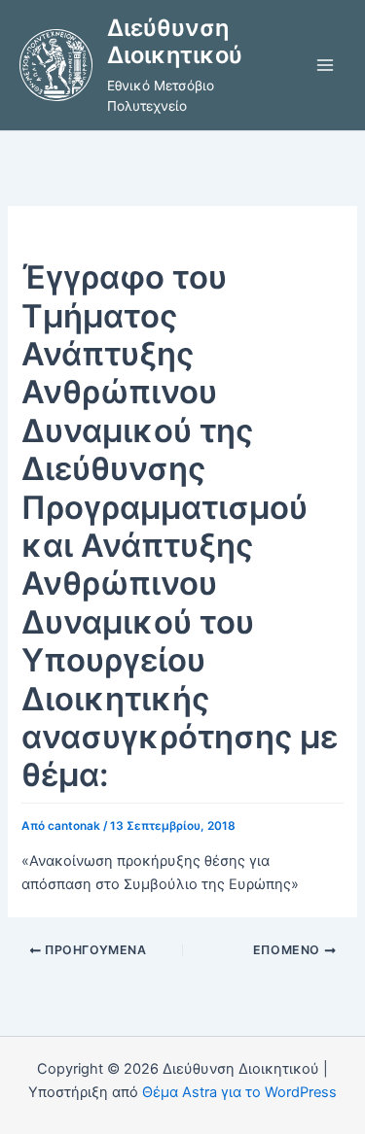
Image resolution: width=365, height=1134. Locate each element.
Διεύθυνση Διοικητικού (174, 41)
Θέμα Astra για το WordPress (239, 1092)
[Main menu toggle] (325, 65)
